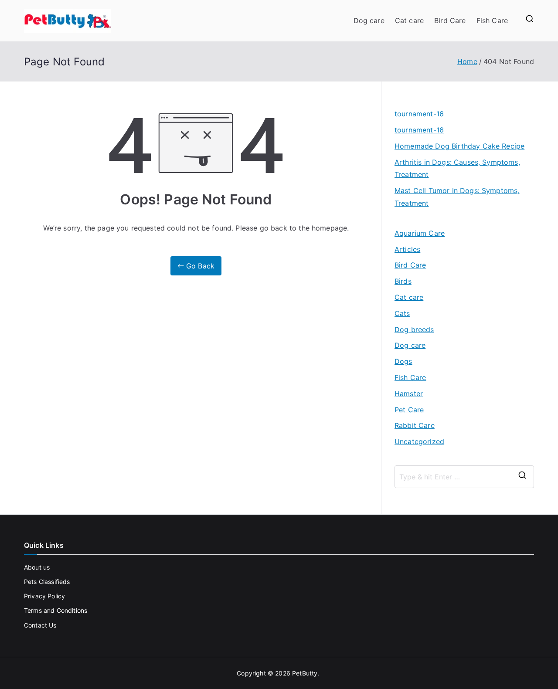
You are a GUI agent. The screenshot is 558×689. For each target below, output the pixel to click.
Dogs (403, 361)
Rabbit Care (415, 425)
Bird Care (450, 20)
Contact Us (40, 625)
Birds (403, 281)
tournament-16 (419, 113)
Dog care (369, 20)
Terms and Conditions (55, 610)
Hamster (409, 393)
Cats (402, 313)
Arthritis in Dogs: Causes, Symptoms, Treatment (457, 168)
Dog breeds (414, 329)
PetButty (304, 673)
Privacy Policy (44, 596)
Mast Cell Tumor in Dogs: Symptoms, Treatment (457, 196)
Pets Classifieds (47, 581)
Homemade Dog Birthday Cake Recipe (459, 146)
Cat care (409, 20)
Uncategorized (419, 441)
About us (37, 567)
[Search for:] (464, 477)
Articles (407, 249)
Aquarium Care (420, 233)
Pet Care (409, 409)
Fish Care (492, 20)
